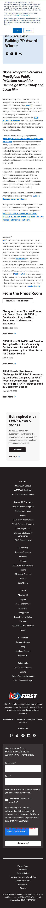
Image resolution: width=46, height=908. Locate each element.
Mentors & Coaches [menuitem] (23, 574)
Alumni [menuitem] (23, 579)
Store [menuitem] (23, 583)
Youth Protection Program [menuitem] (23, 524)
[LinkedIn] (7, 54)
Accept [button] (17, 30)
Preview (13, 456)
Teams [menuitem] (23, 570)
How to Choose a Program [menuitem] (23, 507)
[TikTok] (17, 736)
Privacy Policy (22, 15)
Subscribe (17, 449)
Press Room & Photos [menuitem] (23, 617)
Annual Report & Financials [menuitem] (23, 626)
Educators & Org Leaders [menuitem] (23, 565)
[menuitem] (23, 603)
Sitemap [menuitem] (23, 888)
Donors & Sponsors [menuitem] (23, 552)
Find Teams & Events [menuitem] (23, 668)
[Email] (20, 54)
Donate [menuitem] (23, 672)
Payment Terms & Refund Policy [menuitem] (23, 877)
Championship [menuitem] (23, 540)
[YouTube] (34, 736)
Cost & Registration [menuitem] (23, 511)
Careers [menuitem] (23, 621)
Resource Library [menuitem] (23, 642)
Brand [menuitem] (23, 630)
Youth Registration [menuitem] (23, 529)
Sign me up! (23, 843)
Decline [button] (28, 30)
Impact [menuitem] (23, 599)
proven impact (20, 259)
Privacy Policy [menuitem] (23, 866)
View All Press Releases (18, 301)
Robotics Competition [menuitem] (23, 495)
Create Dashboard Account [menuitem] (23, 676)
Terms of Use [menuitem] (23, 870)
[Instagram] (11, 736)
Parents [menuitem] (23, 561)
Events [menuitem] (23, 515)
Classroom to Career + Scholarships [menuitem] (23, 534)
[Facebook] (16, 54)
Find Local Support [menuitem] (23, 651)
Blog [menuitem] (23, 647)
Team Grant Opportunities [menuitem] (23, 520)
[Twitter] (11, 54)
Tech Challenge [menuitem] (23, 490)
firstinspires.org (34, 286)
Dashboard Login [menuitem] (23, 681)
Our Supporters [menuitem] (23, 613)
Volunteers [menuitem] (23, 557)
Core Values (20, 274)
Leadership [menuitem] (23, 608)
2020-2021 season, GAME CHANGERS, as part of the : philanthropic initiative (23, 217)
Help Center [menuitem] (23, 655)
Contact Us (23, 728)
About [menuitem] (23, 595)
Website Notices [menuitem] (23, 873)
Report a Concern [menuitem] (23, 881)
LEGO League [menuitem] (23, 486)
